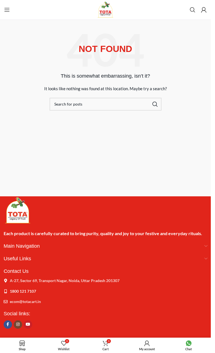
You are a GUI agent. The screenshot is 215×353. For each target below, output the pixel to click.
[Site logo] (105, 9)
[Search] (192, 9)
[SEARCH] (155, 104)
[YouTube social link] (28, 324)
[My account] (203, 9)
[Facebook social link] (8, 324)
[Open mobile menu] (7, 9)
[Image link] (18, 209)
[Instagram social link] (18, 324)
